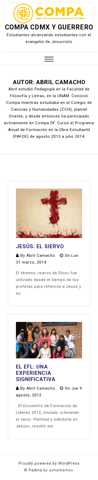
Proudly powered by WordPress (49, 463)
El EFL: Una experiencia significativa (35, 373)
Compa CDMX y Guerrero (49, 27)
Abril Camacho (40, 255)
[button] (49, 59)
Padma (35, 470)
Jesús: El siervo (40, 246)
